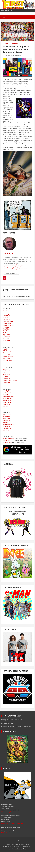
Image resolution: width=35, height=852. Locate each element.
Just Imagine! (13, 43)
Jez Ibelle (5, 422)
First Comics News (22, 844)
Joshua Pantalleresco (9, 424)
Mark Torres (6, 375)
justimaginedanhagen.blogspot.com (13, 267)
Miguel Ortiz (6, 335)
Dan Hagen (18, 55)
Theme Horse (26, 846)
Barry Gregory (7, 314)
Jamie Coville (6, 371)
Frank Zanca (6, 418)
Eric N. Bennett (7, 393)
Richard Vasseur (7, 440)
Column (5, 43)
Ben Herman (6, 316)
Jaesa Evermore (7, 398)
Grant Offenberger (8, 397)
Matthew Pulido (7, 333)
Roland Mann (6, 378)
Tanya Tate (6, 338)
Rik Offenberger (7, 442)
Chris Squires (6, 391)
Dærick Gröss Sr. (7, 323)
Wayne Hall (6, 430)
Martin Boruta (7, 402)
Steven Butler (6, 382)
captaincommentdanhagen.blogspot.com (15, 269)
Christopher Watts (8, 321)
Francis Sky (6, 395)
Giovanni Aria (6, 420)
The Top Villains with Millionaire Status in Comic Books (16, 290)
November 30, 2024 (8, 55)
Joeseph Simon (7, 400)
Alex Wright (6, 310)
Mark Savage (6, 331)
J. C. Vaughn (6, 355)
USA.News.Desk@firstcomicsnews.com (11, 812)
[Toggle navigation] (3, 17)
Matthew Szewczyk (8, 438)
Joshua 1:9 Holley (8, 356)
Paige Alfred (6, 336)
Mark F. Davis (6, 329)
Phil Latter (6, 406)
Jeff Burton (6, 373)
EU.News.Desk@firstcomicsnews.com (10, 833)
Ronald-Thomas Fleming (10, 380)
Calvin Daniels (7, 415)
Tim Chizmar (6, 340)
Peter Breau (6, 404)
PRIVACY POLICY (8, 846)
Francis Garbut (7, 417)
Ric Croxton (6, 426)
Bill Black (5, 317)
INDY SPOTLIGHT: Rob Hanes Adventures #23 (17, 296)
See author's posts (11, 273)
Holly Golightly (7, 351)
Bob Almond (6, 319)
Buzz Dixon (6, 349)
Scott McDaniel (7, 360)
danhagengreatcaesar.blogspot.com (13, 265)
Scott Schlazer (7, 428)
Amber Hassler (7, 312)
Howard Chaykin (7, 353)
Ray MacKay (6, 376)
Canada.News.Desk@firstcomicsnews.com (12, 823)
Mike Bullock (6, 358)
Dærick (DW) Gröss (8, 325)
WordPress (23, 849)
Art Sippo (5, 369)
